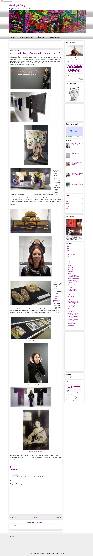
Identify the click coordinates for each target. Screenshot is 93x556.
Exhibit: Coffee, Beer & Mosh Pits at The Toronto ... (73, 290)
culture (15, 477)
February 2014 (71, 323)
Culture (74, 198)
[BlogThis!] (14, 475)
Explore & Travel (74, 201)
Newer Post (13, 517)
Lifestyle (74, 208)
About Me (40, 37)
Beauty (74, 206)
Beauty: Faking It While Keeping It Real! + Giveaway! (76, 163)
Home (13, 37)
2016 (68, 248)
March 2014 (71, 273)
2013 (68, 328)
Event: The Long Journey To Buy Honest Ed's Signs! (73, 298)
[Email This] (13, 475)
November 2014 (72, 256)
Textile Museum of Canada (31, 477)
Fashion (74, 203)
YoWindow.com (69, 136)
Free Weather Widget (74, 131)
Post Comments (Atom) (38, 522)
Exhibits (19, 477)
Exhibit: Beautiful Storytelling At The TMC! (73, 281)
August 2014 (71, 263)
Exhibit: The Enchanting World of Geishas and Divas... (73, 310)
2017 (68, 246)
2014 (68, 252)
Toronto (44, 477)
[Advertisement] (33, 44)
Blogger (62, 553)
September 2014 (72, 261)
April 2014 (70, 271)
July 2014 (70, 265)
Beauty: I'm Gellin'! (75, 153)
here (58, 61)
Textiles (40, 477)
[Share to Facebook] (17, 475)
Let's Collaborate (54, 37)
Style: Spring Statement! (73, 278)
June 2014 (70, 267)
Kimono (23, 477)
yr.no (82, 136)
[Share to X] (16, 475)
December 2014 (72, 254)
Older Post (59, 517)
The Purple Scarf (17, 5)
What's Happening (26, 37)
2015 (68, 250)
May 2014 (70, 269)
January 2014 (71, 325)
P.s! (74, 210)
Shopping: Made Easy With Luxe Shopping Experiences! (73, 302)
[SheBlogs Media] (74, 377)
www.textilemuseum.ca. (32, 314)
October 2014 (71, 259)
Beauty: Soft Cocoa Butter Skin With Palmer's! (72, 286)
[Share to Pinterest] (18, 475)
